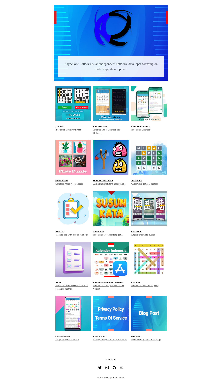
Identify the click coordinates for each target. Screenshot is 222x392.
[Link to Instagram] (107, 368)
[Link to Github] (114, 368)
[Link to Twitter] (100, 368)
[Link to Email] (121, 368)
